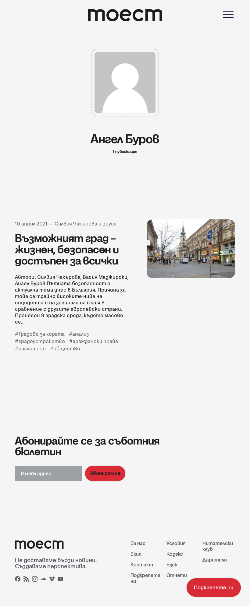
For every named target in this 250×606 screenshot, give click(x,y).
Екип (135, 554)
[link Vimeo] (52, 579)
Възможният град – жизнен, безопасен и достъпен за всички (67, 249)
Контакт (141, 565)
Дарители (214, 560)
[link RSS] (27, 579)
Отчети (176, 575)
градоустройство (41, 341)
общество (66, 349)
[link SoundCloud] (44, 579)
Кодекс (174, 554)
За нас (137, 543)
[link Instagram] (35, 579)
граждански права (95, 341)
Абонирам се (105, 473)
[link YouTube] (61, 579)
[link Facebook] (18, 579)
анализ (80, 334)
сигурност (32, 349)
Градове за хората (42, 334)
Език (171, 565)
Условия (176, 543)
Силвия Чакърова (76, 224)
